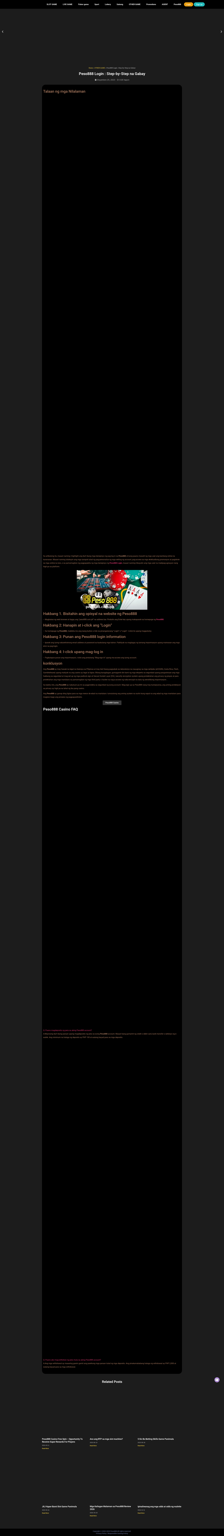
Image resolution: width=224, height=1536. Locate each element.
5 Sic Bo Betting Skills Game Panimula (156, 1439)
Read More (45, 1448)
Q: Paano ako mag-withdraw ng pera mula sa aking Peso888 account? (72, 1360)
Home (91, 68)
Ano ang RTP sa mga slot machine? (106, 1439)
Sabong (120, 4)
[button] (2, 31)
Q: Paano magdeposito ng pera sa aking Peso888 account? (67, 1030)
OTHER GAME (134, 4)
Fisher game (83, 4)
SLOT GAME (52, 4)
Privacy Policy (101, 1533)
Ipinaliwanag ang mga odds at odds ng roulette (159, 1506)
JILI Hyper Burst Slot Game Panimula (59, 1506)
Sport (96, 4)
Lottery (108, 4)
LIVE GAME (67, 4)
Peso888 (177, 4)
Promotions (151, 4)
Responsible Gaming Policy (118, 1533)
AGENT (165, 4)
